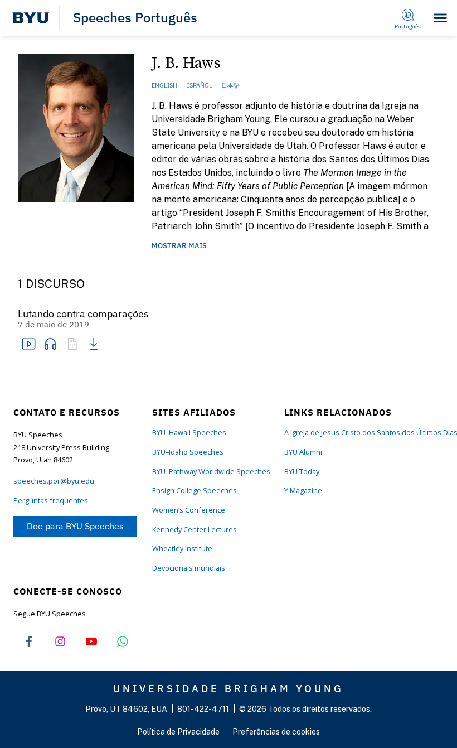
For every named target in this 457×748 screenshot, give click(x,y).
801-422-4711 (203, 708)
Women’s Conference (188, 510)
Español (199, 85)
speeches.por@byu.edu (53, 481)
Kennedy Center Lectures (194, 529)
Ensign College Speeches (194, 490)
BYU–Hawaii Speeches (189, 432)
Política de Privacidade (178, 731)
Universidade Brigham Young (228, 688)
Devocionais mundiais (188, 568)
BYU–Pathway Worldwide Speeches (211, 471)
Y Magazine (303, 490)
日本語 (230, 85)
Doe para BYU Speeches (75, 526)
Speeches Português (135, 18)
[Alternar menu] (440, 18)
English (164, 85)
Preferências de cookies (276, 731)
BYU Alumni (303, 452)
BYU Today (301, 471)
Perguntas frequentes (50, 500)
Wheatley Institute (182, 548)
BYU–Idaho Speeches (187, 452)
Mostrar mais (179, 246)
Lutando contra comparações (83, 314)
